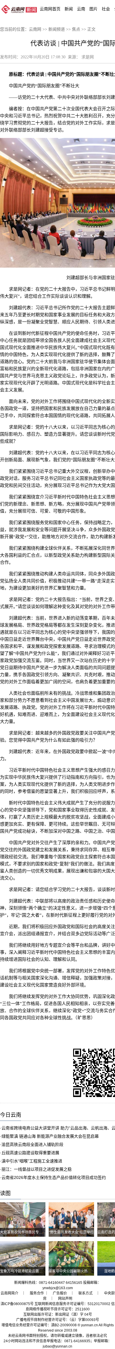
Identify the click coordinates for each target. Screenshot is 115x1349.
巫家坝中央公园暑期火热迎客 (72, 1271)
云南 (81, 8)
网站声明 (65, 1299)
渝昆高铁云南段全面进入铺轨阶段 (32, 1144)
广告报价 (60, 1293)
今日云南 (10, 1115)
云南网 (35, 29)
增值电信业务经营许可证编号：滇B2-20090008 (39, 1325)
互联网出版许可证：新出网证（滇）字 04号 (57, 1314)
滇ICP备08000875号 (17, 1304)
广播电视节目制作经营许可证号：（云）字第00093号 (57, 1320)
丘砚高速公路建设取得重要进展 (30, 1152)
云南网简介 (9, 1293)
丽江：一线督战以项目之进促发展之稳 (36, 1169)
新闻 (69, 8)
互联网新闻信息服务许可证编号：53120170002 (72, 1304)
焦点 (76, 29)
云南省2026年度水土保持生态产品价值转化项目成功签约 (53, 1177)
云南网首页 (50, 8)
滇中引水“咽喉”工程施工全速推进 (31, 1161)
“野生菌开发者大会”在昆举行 (71, 1232)
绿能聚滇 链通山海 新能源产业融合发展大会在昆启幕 (50, 1136)
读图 (5, 1193)
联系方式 (85, 1293)
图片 (93, 8)
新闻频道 (56, 29)
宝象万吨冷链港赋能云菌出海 (23, 1271)
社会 (106, 8)
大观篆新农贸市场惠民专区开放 (25, 1232)
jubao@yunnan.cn (57, 1346)
